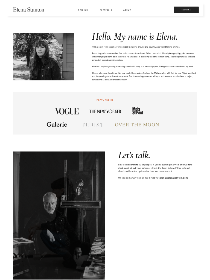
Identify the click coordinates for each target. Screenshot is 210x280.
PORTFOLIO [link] (106, 9)
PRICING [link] (83, 9)
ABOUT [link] (127, 9)
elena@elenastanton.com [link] (116, 79)
